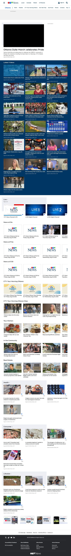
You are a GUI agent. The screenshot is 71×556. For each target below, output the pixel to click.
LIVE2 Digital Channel (53, 217)
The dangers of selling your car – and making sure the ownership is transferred (56, 444)
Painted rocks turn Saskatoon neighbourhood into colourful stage (13, 490)
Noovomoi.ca (55, 546)
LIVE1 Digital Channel (31, 217)
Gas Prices (50, 7)
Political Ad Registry (25, 548)
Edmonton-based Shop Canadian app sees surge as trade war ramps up (14, 465)
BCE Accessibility (9, 545)
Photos (56, 7)
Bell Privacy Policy (25, 545)
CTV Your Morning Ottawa (31, 7)
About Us (35, 532)
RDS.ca (53, 548)
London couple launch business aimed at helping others (56, 490)
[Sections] (4, 2)
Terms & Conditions (25, 546)
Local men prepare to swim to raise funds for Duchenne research (35, 490)
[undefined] (13, 231)
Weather (21, 7)
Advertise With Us (42, 532)
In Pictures (42, 2)
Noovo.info (54, 545)
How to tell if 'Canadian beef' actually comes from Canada (12, 443)
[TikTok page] (8, 537)
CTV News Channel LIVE (10, 217)
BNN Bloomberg (40, 546)
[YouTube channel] (11, 537)
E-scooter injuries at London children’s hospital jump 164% (11, 399)
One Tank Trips (42, 7)
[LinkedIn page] (14, 537)
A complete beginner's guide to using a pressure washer (34, 443)
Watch (35, 2)
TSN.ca (38, 548)
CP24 (37, 545)
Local (22, 2)
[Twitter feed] (6, 537)
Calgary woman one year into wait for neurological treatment (34, 399)
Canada (29, 2)
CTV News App (22, 532)
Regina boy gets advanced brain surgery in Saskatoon (13, 419)
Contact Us (50, 532)
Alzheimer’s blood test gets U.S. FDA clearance (57, 399)
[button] (14, 73)
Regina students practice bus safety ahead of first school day (14, 510)
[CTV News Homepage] (13, 3)
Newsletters (29, 532)
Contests (62, 7)
